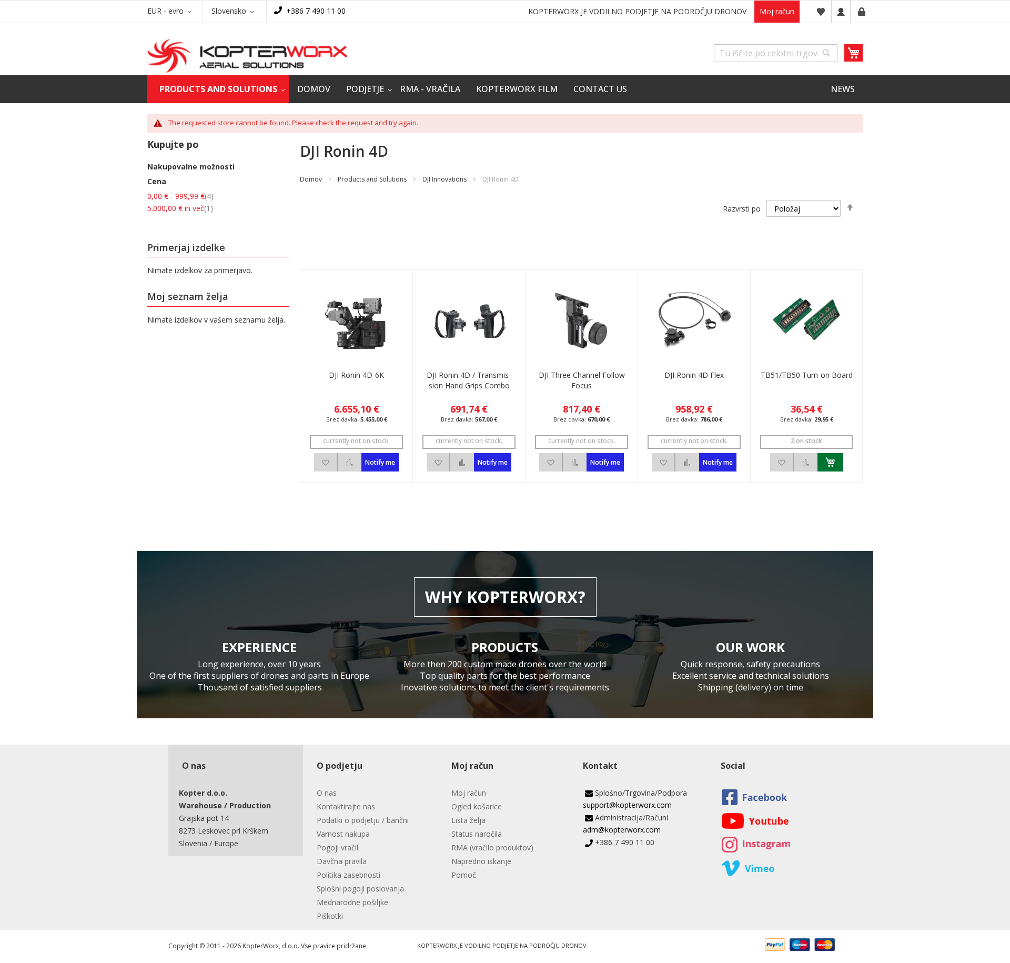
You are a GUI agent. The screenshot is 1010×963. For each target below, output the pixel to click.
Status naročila (476, 834)
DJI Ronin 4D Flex (694, 375)
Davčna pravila (342, 861)
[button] (171, 11)
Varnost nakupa (343, 834)
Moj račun (777, 11)
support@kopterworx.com (627, 805)
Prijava (841, 12)
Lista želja (468, 820)
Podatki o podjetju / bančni (363, 820)
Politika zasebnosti (348, 875)
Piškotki (330, 916)
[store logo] (247, 56)
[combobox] (775, 53)
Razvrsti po (742, 209)
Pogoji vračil (337, 847)
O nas (327, 793)
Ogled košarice (476, 806)
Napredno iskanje (481, 861)
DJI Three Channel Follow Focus (582, 380)
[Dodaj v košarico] (830, 462)
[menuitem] (218, 89)
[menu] (505, 89)
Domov (311, 179)
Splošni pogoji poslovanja (360, 889)
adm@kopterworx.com (622, 830)
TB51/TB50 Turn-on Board (807, 375)
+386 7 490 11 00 (316, 11)
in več (180, 208)
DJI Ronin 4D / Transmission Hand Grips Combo (469, 380)
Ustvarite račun (861, 12)
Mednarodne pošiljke (352, 902)
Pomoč (463, 875)
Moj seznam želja (821, 12)
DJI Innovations (444, 179)
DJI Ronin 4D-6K (356, 375)
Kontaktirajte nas (346, 806)
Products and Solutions (372, 179)
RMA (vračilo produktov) (492, 847)
